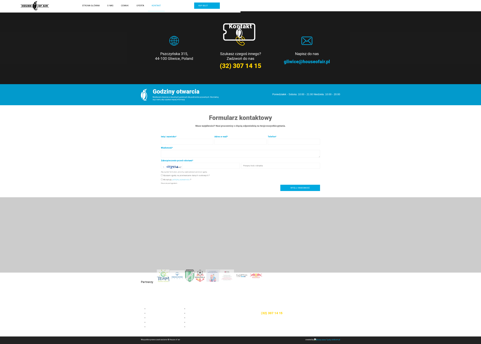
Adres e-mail (221, 136)
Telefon (272, 136)
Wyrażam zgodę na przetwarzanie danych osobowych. (186, 175)
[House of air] (35, 5)
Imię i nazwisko (168, 136)
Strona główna (91, 5)
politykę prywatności (181, 179)
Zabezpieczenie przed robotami (177, 160)
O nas (110, 5)
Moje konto (191, 308)
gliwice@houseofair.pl (307, 61)
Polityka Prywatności (196, 326)
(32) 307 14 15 (240, 66)
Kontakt (156, 5)
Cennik (125, 5)
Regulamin (191, 317)
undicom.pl (335, 340)
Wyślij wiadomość (300, 188)
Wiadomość (167, 148)
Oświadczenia (193, 313)
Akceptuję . (177, 179)
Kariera (189, 322)
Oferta (140, 5)
